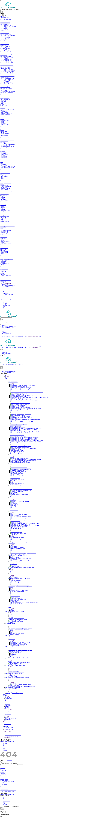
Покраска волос (13, 683)
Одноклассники (6, 305)
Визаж (9, 637)
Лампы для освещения (12, 667)
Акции (1, 766)
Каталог (7, 377)
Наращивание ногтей (12, 381)
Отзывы (2, 772)
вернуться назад (3, 760)
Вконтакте (5, 302)
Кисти (11, 641)
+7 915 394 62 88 (4, 284)
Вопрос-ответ (3, 787)
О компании (3, 770)
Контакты (10, 710)
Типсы (11, 570)
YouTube (4, 304)
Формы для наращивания (15, 580)
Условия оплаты (3, 778)
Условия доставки (4, 779)
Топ (11, 465)
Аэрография (10, 690)
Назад (8, 376)
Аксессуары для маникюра (15, 487)
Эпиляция (10, 625)
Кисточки (12, 536)
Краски (11, 482)
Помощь (2, 782)
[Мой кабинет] (1, 350)
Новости (2, 771)
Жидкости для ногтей (14, 557)
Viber (4, 306)
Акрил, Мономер (13, 564)
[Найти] (1, 12)
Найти (2, 808)
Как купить (7, 697)
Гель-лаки (12, 384)
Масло (11, 545)
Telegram (5, 303)
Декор (11, 609)
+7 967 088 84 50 (7, 286)
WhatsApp (5, 308)
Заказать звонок (8, 737)
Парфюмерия (10, 648)
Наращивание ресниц (12, 613)
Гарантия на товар (4, 780)
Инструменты (13, 500)
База (11, 513)
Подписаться (19, 764)
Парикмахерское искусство (13, 679)
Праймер (12, 576)
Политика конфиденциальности (7, 781)
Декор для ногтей (14, 593)
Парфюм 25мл (13, 654)
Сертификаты (3, 774)
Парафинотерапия (11, 675)
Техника (12, 457)
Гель (11, 589)
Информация (3, 775)
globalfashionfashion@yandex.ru (7, 299)
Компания (7, 704)
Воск (11, 632)
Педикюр (10, 661)
